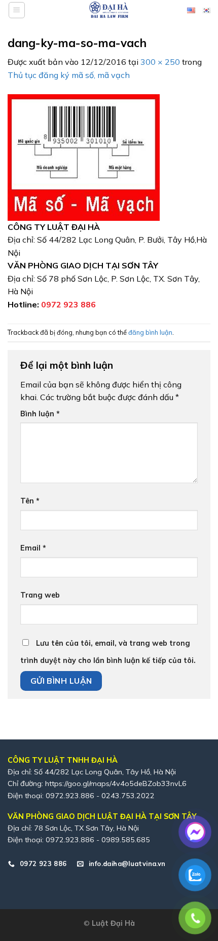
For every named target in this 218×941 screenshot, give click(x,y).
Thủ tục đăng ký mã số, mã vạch (69, 75)
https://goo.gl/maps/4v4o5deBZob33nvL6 (116, 783)
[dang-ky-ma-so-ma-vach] (84, 156)
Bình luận (40, 413)
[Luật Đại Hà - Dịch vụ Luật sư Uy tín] (109, 10)
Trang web (40, 595)
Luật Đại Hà (113, 923)
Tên (30, 500)
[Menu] (17, 10)
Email (33, 548)
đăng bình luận (150, 332)
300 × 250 (160, 62)
